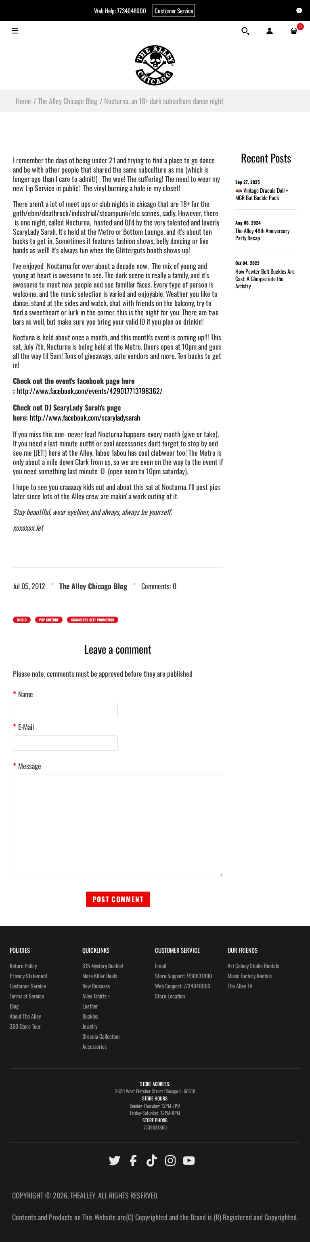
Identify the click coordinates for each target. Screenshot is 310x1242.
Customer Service (174, 10)
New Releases (96, 986)
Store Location (170, 996)
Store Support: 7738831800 (183, 975)
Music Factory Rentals (250, 975)
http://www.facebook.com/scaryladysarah (85, 417)
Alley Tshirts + (96, 996)
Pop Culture (49, 620)
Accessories (94, 1046)
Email (160, 965)
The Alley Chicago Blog (93, 586)
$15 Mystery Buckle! (102, 965)
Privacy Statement (28, 975)
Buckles (90, 1016)
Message (29, 766)
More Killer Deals (99, 975)
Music (22, 620)
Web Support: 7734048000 (182, 986)
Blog (14, 1006)
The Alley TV (240, 986)
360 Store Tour (25, 1026)
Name (25, 694)
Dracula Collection (100, 1036)
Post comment (118, 899)
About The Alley (25, 1016)
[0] (294, 31)
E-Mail (26, 726)
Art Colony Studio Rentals (253, 965)
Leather (90, 1006)
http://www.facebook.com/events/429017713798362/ (90, 391)
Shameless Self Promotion (92, 620)
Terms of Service (27, 996)
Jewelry (89, 1026)
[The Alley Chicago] (155, 65)
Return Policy (23, 965)
